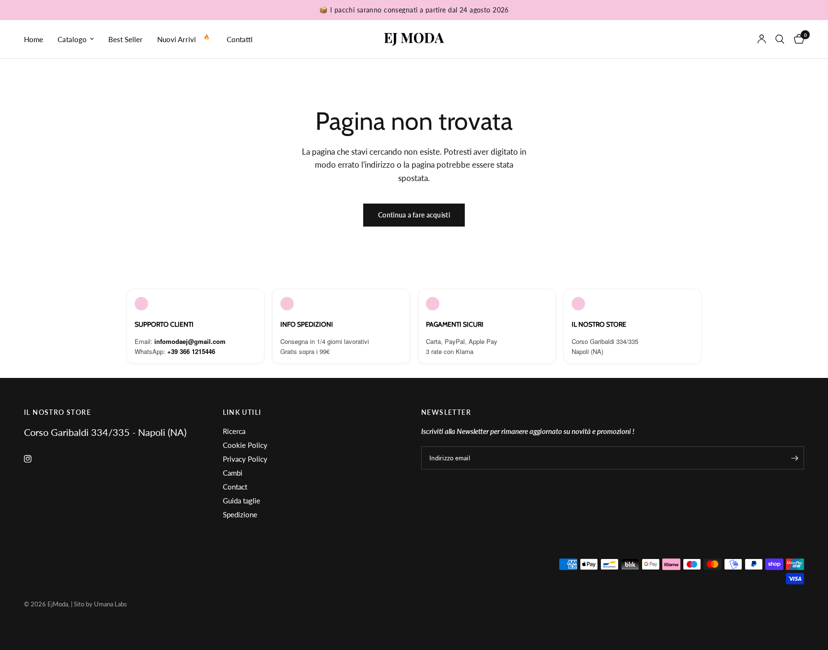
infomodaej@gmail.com (190, 341)
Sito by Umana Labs (100, 604)
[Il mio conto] (761, 39)
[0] (796, 39)
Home (33, 39)
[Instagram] (34, 458)
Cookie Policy (245, 445)
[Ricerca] (779, 39)
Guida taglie (241, 500)
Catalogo (72, 39)
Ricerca (234, 431)
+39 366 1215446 (191, 351)
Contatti (240, 39)
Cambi (232, 472)
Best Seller (125, 39)
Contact (235, 486)
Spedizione (240, 514)
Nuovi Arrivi (176, 39)
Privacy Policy (245, 459)
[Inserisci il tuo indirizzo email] (794, 457)
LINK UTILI (242, 412)
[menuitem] (37, 39)
